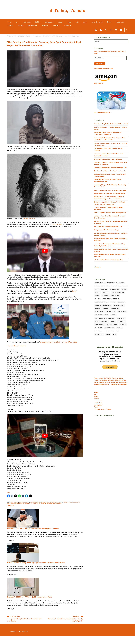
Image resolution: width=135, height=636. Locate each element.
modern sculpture (101, 321)
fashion (96, 398)
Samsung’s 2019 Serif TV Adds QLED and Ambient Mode (29, 597)
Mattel (113, 315)
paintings (123, 324)
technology (46, 36)
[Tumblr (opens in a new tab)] (116, 30)
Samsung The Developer (54, 503)
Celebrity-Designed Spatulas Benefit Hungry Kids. (110, 167)
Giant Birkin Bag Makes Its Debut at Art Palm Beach (111, 124)
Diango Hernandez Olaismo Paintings (106, 230)
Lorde (74, 291)
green (106, 308)
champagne (115, 295)
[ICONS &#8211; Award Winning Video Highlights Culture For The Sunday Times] (23, 552)
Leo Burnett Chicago (56, 502)
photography (109, 327)
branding (21, 36)
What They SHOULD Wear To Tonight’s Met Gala (110, 190)
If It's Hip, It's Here (67, 10)
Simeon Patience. (29, 218)
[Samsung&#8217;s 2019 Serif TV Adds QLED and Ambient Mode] (23, 586)
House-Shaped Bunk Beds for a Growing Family (110, 212)
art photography (101, 289)
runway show (113, 331)
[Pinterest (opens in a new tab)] (106, 30)
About (96, 407)
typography (99, 334)
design (113, 302)
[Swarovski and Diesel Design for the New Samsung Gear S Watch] (23, 518)
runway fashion (100, 331)
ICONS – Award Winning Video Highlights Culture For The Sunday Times (36, 563)
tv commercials (57, 36)
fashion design (119, 305)
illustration (99, 311)
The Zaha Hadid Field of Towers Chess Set (108, 226)
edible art (121, 302)
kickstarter (111, 311)
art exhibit (122, 286)
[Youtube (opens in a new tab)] (122, 30)
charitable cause (35, 502)
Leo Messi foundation (69, 502)
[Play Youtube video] (45, 250)
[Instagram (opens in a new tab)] (111, 30)
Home (96, 392)
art (95, 394)
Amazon (97, 380)
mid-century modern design (104, 318)
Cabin (97, 295)
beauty (97, 292)
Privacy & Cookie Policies (102, 409)
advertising (12, 36)
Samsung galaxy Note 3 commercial (35, 503)
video (108, 334)
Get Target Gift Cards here (102, 112)
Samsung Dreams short (17, 503)
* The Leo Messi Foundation (16, 346)
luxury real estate (101, 315)
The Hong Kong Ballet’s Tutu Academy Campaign (110, 171)
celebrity (105, 295)
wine (114, 334)
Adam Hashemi (57, 224)
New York (121, 321)
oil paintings (99, 324)
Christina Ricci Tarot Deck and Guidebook (108, 159)
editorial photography (103, 305)
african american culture (115, 282)
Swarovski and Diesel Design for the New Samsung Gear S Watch (33, 528)
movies (113, 321)
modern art (121, 318)
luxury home (122, 311)
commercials (45, 502)
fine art (98, 308)
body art (106, 292)
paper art (98, 327)
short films (38, 36)
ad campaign (99, 282)
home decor (115, 308)
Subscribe (100, 63)
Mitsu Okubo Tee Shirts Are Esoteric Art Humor (109, 193)
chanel (97, 299)
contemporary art (101, 302)
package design (112, 324)
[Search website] (126, 30)
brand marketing (24, 502)
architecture (111, 286)
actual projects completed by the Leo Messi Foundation (58, 342)
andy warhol (99, 286)
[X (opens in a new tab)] (96, 30)
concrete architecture (111, 299)
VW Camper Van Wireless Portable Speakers (108, 260)
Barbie (124, 289)
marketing (29, 36)
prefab (119, 327)
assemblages (114, 289)
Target (111, 380)
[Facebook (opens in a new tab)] (102, 30)
